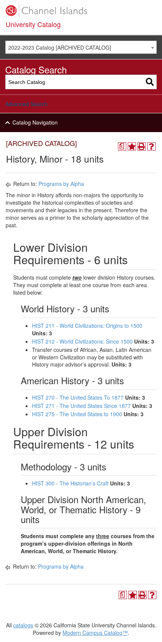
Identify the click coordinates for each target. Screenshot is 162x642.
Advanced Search (26, 104)
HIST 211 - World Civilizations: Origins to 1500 (87, 325)
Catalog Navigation (35, 122)
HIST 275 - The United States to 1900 (77, 414)
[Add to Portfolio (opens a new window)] (132, 146)
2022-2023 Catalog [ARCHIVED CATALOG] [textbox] (59, 47)
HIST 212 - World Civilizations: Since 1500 (82, 341)
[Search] (150, 82)
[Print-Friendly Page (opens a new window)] (142, 146)
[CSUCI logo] (81, 10)
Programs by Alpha (61, 183)
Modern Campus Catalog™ (95, 632)
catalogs (23, 625)
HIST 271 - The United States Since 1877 (81, 405)
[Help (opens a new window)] (151, 146)
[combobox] (81, 47)
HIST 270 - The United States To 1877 (78, 397)
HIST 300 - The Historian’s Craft (70, 483)
